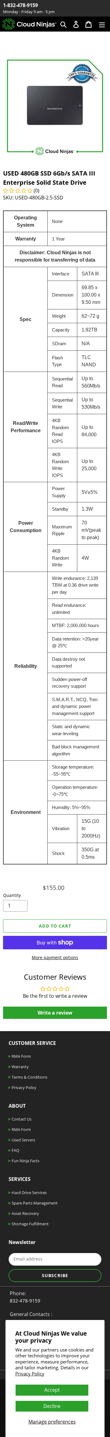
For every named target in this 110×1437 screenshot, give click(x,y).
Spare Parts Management (34, 1203)
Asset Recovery (25, 1213)
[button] (18, 190)
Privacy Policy (29, 1374)
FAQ (15, 1150)
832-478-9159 (25, 1301)
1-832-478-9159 (20, 5)
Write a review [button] (55, 1012)
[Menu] (101, 24)
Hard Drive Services (29, 1192)
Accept (52, 1389)
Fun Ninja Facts (25, 1160)
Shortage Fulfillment (30, 1224)
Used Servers (23, 1140)
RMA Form (21, 1056)
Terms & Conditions (29, 1077)
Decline (52, 1406)
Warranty (20, 1066)
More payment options (55, 957)
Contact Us (21, 1119)
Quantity (12, 895)
